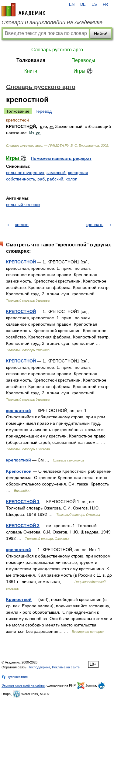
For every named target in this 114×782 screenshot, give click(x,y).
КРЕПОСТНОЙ (21, 261)
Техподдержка (39, 667)
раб (41, 179)
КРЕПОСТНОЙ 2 (23, 525)
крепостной (18, 410)
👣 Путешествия (15, 677)
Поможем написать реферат (61, 158)
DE (83, 4)
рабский (55, 179)
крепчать (94, 224)
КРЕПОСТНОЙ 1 (23, 501)
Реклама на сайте (66, 667)
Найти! (100, 33)
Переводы (83, 60)
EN (71, 4)
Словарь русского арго (57, 49)
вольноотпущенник (25, 172)
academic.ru (23, 9)
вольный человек (23, 204)
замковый (56, 172)
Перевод (43, 111)
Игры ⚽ (83, 71)
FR (105, 4)
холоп (72, 179)
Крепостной (19, 471)
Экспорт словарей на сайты (23, 685)
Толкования (30, 60)
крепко (22, 224)
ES (94, 4)
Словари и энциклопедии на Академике (52, 22)
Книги (30, 71)
